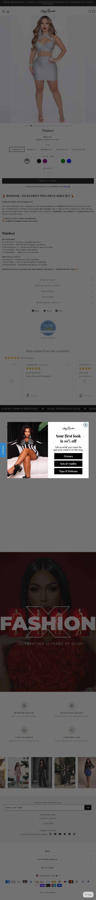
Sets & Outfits (68, 463)
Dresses (68, 456)
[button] (3, 450)
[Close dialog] (86, 425)
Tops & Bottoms (68, 471)
